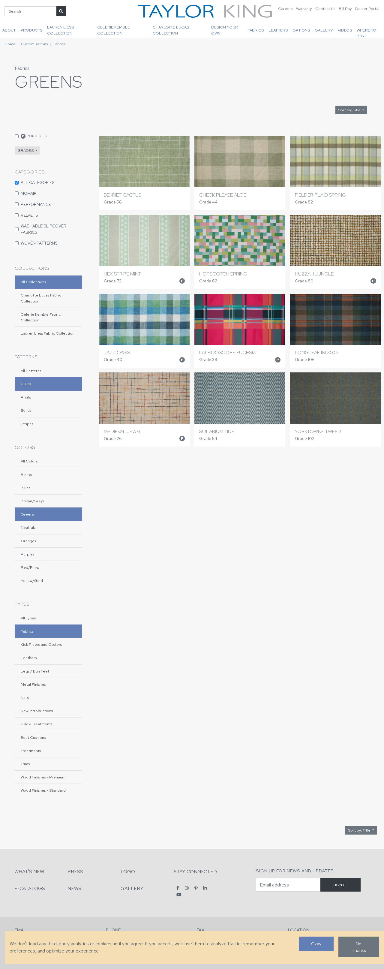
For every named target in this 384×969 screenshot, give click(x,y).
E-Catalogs (29, 888)
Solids (26, 410)
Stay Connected (195, 871)
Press (75, 871)
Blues (25, 487)
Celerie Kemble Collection (113, 30)
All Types (28, 618)
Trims (25, 763)
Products (31, 30)
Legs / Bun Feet (35, 671)
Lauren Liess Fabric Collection (47, 333)
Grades (25, 150)
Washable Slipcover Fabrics (43, 229)
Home (10, 44)
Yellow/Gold (32, 580)
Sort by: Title (350, 110)
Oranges (28, 540)
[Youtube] (178, 894)
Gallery (324, 30)
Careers (285, 8)
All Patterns (31, 370)
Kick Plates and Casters (41, 644)
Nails (25, 697)
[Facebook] (177, 888)
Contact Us (325, 8)
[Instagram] (187, 888)
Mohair (29, 193)
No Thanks (359, 947)
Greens (27, 514)
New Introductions (37, 710)
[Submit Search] (61, 11)
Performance (36, 204)
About (9, 30)
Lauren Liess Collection (60, 30)
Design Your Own (224, 30)
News (74, 888)
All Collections (33, 281)
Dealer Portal (367, 8)
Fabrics (256, 30)
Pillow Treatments (36, 724)
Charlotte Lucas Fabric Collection (41, 298)
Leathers (278, 30)
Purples (27, 554)
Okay (316, 943)
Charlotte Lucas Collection (171, 30)
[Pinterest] (196, 888)
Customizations (34, 44)
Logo (128, 871)
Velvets (29, 215)
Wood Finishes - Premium (43, 777)
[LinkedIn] (205, 888)
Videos (345, 30)
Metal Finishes (33, 684)
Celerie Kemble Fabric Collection (41, 317)
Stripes (27, 423)
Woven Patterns (39, 243)
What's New (29, 871)
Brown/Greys (32, 501)
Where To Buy (366, 33)
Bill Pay (345, 8)
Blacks (26, 474)
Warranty (304, 8)
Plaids (26, 384)
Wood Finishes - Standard (43, 790)
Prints (26, 397)
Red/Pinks (30, 567)
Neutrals (28, 527)
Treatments (31, 750)
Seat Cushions (33, 737)
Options (301, 30)
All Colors (29, 461)
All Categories (38, 182)
